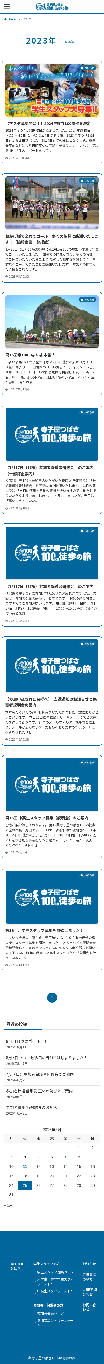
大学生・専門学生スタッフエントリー (55, 1281)
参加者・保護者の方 (48, 1305)
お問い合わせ (89, 1307)
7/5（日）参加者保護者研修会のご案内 (40, 1076)
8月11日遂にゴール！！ (27, 1043)
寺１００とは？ (17, 1266)
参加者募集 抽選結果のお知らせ (33, 1109)
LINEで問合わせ (90, 1291)
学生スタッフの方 (46, 1264)
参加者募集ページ (50, 1313)
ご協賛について (89, 1276)
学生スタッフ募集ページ (55, 1272)
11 (25, 1166)
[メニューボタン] (6, 6)
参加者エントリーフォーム (55, 1322)
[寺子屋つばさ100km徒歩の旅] (52, 6)
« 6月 (8, 1205)
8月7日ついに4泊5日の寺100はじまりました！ (47, 1060)
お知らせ (89, 1264)
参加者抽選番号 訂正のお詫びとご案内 (39, 1093)
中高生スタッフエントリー (55, 1293)
